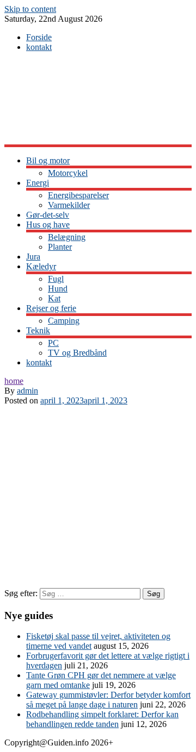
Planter (60, 246)
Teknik (38, 330)
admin (27, 390)
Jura (33, 256)
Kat (54, 298)
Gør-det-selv (47, 214)
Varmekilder (69, 205)
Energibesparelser (78, 195)
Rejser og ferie (51, 308)
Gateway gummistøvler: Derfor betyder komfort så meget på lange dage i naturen (108, 699)
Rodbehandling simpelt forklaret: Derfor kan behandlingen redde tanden (102, 719)
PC (53, 342)
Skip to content (30, 9)
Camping (63, 320)
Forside (39, 37)
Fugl (56, 278)
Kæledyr (41, 266)
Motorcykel (68, 173)
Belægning (66, 237)
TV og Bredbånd (77, 352)
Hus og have (48, 224)
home (13, 381)
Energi (37, 182)
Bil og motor (48, 160)
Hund (58, 288)
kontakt (39, 47)
